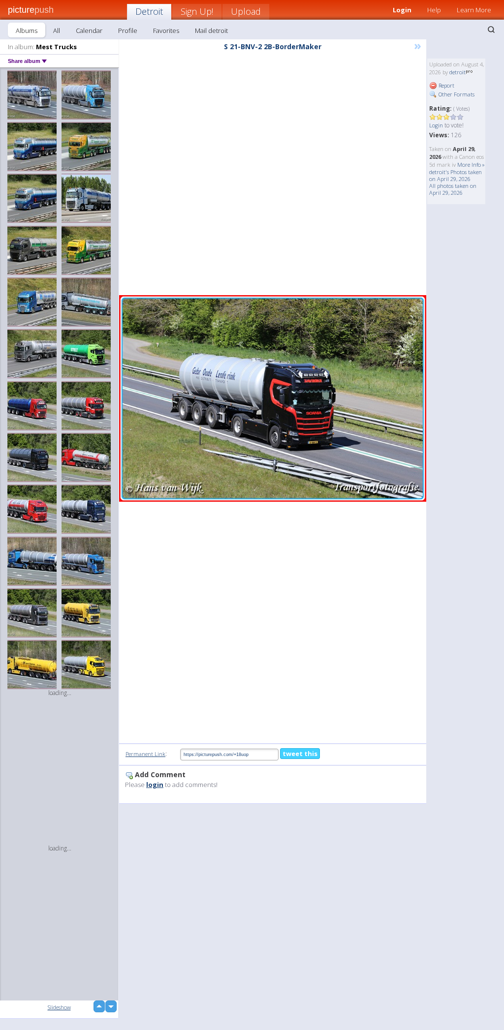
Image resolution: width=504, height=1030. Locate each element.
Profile (127, 30)
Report (445, 85)
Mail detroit (211, 30)
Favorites (166, 30)
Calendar (89, 30)
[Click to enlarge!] (272, 398)
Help (434, 9)
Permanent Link (145, 753)
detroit (457, 72)
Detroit (149, 11)
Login (436, 125)
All (56, 30)
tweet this (300, 753)
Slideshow (59, 1007)
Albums (26, 30)
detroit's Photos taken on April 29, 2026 (455, 175)
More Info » (471, 164)
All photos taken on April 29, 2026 (452, 189)
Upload (246, 11)
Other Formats (455, 94)
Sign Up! (197, 11)
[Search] (491, 29)
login (154, 784)
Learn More (474, 9)
